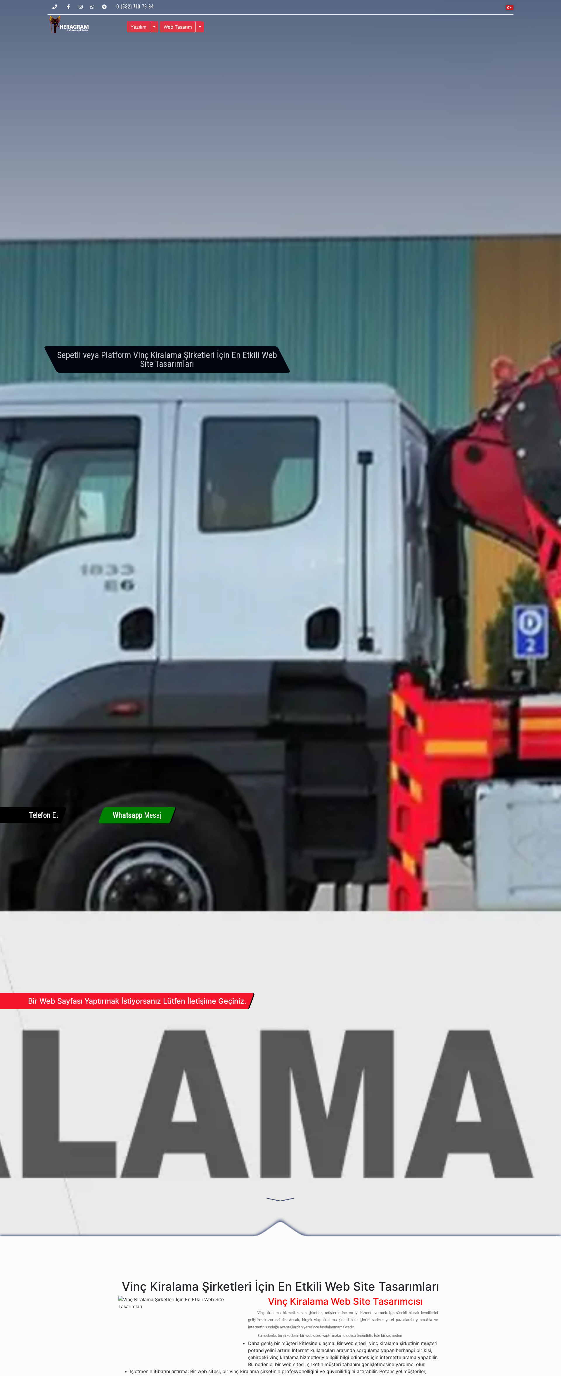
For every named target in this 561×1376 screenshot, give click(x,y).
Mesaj (137, 815)
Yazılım (138, 27)
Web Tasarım (178, 27)
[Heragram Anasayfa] (69, 24)
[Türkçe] (509, 7)
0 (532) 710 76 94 (135, 6)
